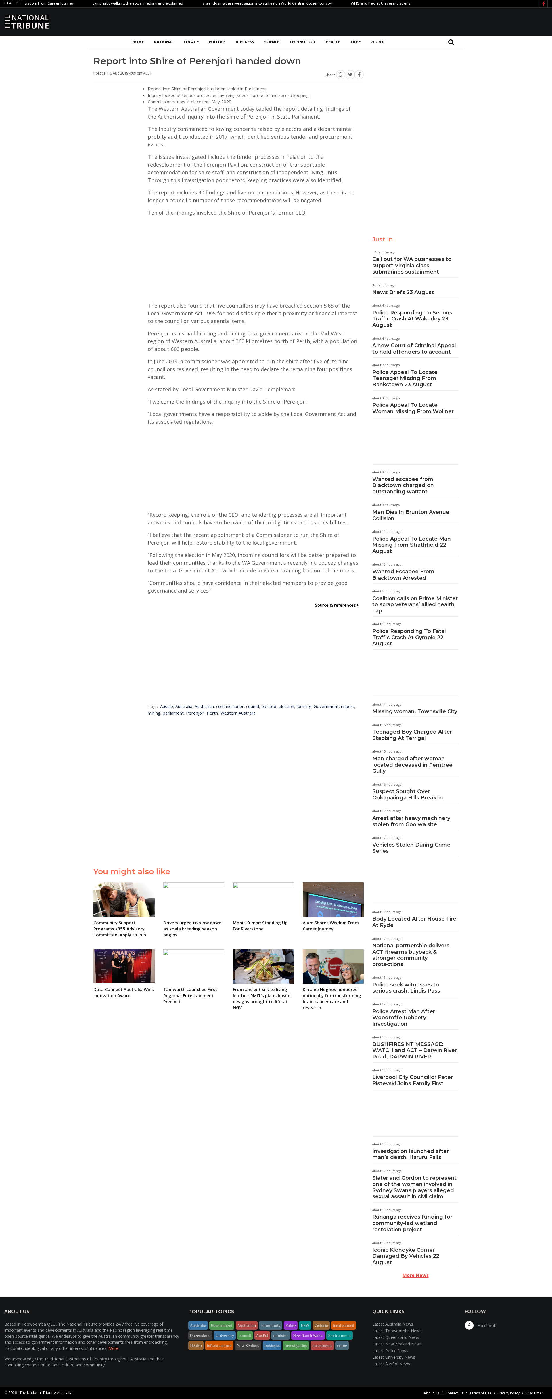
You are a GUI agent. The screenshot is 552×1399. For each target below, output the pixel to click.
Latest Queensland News (395, 1337)
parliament (173, 713)
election (286, 706)
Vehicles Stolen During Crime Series (411, 848)
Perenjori (195, 713)
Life (354, 41)
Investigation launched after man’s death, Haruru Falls (410, 1154)
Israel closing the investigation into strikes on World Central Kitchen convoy (240, 3)
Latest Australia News (392, 1324)
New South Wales (308, 1335)
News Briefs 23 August (403, 292)
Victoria (321, 1325)
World (378, 41)
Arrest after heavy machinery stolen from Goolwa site (411, 821)
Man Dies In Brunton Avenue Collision (410, 515)
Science (271, 41)
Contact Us (454, 1393)
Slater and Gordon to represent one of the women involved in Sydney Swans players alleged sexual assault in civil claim (414, 1187)
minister (280, 1335)
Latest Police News (390, 1350)
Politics (217, 41)
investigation (296, 1345)
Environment (339, 1335)
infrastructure (219, 1345)
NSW (305, 1325)
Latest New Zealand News (397, 1344)
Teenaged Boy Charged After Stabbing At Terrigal (412, 735)
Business (245, 41)
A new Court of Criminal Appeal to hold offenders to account (414, 348)
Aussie (166, 706)
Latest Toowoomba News (396, 1330)
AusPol (262, 1335)
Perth (212, 713)
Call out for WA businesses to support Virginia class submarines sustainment (411, 265)
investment (322, 1345)
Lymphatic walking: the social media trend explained (111, 3)
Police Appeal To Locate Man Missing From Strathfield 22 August (411, 545)
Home (138, 41)
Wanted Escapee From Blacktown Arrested (403, 574)
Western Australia (238, 713)
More (113, 1348)
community (271, 1325)
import (347, 706)
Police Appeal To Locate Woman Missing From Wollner (413, 408)
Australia (183, 706)
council (252, 706)
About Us (431, 1393)
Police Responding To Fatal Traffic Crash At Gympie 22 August (409, 637)
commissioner (230, 706)
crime (342, 1345)
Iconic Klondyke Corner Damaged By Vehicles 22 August (405, 1256)
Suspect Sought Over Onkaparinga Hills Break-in (407, 794)
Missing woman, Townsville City (414, 711)
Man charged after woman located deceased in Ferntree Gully (412, 764)
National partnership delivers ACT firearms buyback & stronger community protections (410, 954)
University (225, 1335)
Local (190, 41)
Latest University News (393, 1357)
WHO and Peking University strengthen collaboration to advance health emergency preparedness (409, 3)
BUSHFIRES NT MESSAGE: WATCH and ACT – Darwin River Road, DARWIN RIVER (414, 1050)
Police (290, 1325)
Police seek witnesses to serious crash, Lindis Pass (406, 988)
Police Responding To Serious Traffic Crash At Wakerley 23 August (412, 319)
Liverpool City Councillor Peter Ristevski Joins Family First (412, 1080)
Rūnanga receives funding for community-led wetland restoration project (412, 1223)
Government (326, 706)
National (164, 41)
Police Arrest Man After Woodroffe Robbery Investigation (403, 1017)
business (272, 1345)
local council (343, 1325)
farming (303, 706)
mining (154, 713)
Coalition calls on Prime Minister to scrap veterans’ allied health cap (415, 604)
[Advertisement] (443, 21)
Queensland (200, 1335)
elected (268, 706)
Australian (204, 706)
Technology (303, 41)
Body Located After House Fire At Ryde (414, 922)
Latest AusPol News (391, 1363)
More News (415, 1275)
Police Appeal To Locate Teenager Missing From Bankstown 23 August (405, 378)
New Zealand (248, 1345)
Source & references (336, 605)
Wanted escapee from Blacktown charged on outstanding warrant (403, 485)
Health (333, 41)
